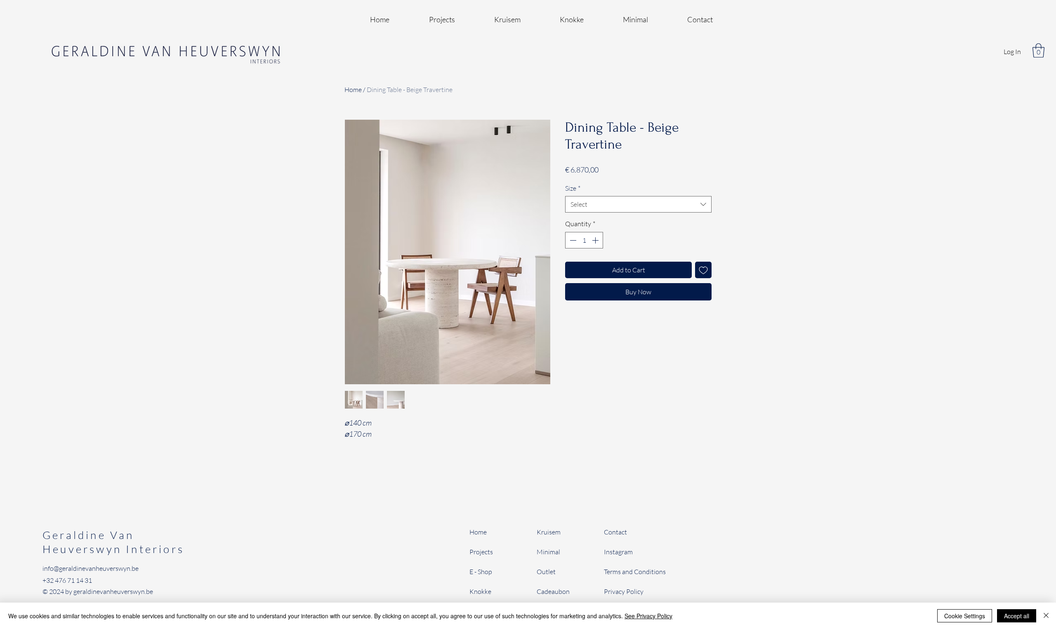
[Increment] (596, 240)
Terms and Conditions (635, 572)
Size (572, 188)
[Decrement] (572, 240)
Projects (481, 552)
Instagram (618, 552)
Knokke (480, 591)
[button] (1038, 50)
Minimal (548, 552)
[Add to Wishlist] (703, 270)
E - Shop (481, 572)
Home (353, 89)
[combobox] (638, 204)
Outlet (546, 572)
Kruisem (549, 532)
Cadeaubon (553, 591)
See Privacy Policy (648, 616)
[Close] (1046, 615)
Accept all (1016, 616)
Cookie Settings (964, 616)
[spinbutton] (584, 240)
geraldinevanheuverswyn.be (113, 591)
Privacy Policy (624, 591)
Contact (615, 532)
